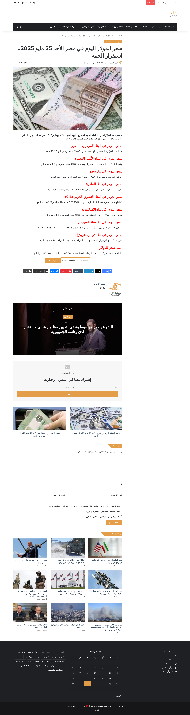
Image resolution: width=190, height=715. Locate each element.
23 (73, 678)
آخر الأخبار (109, 36)
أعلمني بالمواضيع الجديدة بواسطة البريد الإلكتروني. (102, 516)
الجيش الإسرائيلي (58, 657)
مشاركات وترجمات (70, 27)
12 (102, 673)
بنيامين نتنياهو (20, 661)
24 (117, 684)
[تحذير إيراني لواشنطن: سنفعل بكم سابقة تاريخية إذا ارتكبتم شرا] (105, 548)
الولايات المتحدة (33, 661)
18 (110, 678)
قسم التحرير (113, 63)
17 (117, 678)
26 (102, 684)
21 (87, 678)
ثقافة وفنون (118, 27)
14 (87, 673)
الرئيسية (117, 36)
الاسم (119, 484)
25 (110, 684)
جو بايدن (61, 666)
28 (87, 684)
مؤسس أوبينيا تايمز (170, 668)
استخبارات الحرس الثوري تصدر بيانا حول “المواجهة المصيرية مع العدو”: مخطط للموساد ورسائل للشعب (32, 593)
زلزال (46, 666)
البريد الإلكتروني (116, 495)
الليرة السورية (59, 661)
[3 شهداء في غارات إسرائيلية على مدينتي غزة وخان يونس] (68, 612)
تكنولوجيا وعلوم (88, 27)
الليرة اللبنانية (46, 661)
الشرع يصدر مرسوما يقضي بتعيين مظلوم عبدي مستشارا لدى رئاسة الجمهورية (67, 329)
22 (80, 678)
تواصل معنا (173, 656)
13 (95, 673)
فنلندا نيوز (54, 27)
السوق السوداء (29, 657)
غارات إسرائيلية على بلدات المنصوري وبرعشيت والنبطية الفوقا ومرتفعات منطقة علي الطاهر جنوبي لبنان (106, 627)
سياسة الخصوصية (170, 660)
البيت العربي (104, 27)
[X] (100, 288)
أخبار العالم (171, 27)
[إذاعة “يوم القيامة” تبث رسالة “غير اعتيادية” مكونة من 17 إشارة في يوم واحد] (105, 579)
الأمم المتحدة (32, 652)
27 (95, 684)
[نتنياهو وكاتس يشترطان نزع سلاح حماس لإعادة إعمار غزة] (30, 612)
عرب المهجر (157, 27)
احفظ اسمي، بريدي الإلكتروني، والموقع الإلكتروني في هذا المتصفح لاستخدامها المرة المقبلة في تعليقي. (84, 506)
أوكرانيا (49, 652)
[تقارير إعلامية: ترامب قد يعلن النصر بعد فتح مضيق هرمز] (30, 548)
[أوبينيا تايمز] (173, 14)
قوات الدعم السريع (26, 666)
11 (110, 673)
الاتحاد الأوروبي (20, 652)
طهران (38, 666)
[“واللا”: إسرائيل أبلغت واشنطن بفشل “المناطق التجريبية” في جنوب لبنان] (68, 548)
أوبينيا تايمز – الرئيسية (169, 652)
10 (117, 673)
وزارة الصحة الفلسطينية (56, 670)
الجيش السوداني (43, 657)
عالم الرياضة (132, 27)
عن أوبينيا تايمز (171, 664)
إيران (42, 652)
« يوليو (118, 696)
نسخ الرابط (52, 260)
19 (102, 678)
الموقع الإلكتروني (59, 495)
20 (95, 678)
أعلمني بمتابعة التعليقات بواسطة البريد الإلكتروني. (102, 511)
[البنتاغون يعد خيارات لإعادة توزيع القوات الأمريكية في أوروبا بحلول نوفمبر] (68, 579)
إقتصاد (144, 27)
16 (73, 673)
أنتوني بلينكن (59, 652)
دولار (53, 666)
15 (80, 673)
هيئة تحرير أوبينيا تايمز (169, 672)
